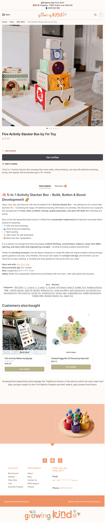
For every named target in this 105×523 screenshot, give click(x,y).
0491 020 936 (54, 8)
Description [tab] (45, 186)
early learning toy (77, 290)
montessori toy (48, 293)
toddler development (92, 293)
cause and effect (61, 290)
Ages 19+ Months (32, 290)
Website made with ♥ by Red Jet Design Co (84, 502)
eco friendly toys (93, 290)
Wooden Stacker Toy (54, 296)
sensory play (61, 293)
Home (4, 22)
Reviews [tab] (60, 186)
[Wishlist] (42, 315)
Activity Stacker (17, 290)
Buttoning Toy (47, 290)
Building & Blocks (94, 287)
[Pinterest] (52, 460)
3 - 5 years (40, 287)
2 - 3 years (29, 287)
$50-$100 (21, 22)
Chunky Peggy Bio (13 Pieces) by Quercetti (70, 358)
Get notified (52, 157)
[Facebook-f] (45, 460)
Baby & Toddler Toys (77, 287)
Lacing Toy (36, 293)
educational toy (10, 293)
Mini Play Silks (23, 264)
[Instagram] (60, 460)
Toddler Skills (37, 296)
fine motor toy (24, 293)
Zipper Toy (68, 296)
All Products (61, 287)
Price (12, 22)
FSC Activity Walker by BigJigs (18, 358)
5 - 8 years (50, 287)
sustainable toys (75, 293)
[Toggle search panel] (95, 15)
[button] (100, 15)
